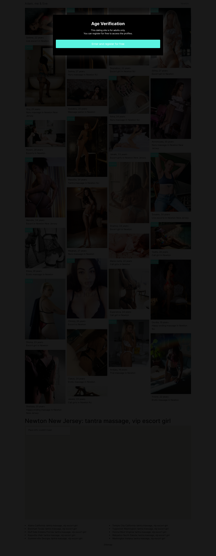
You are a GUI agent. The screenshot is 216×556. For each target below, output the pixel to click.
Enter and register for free (108, 43)
